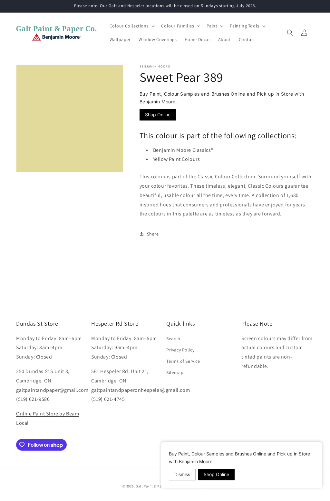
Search (173, 338)
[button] (132, 26)
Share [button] (153, 234)
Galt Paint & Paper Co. (154, 486)
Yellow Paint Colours (176, 159)
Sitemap (174, 372)
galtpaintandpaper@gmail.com (52, 390)
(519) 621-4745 (108, 399)
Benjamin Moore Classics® (183, 150)
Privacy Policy (180, 350)
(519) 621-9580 (33, 399)
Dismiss (182, 474)
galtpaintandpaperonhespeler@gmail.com (140, 390)
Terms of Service (183, 361)
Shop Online (157, 114)
